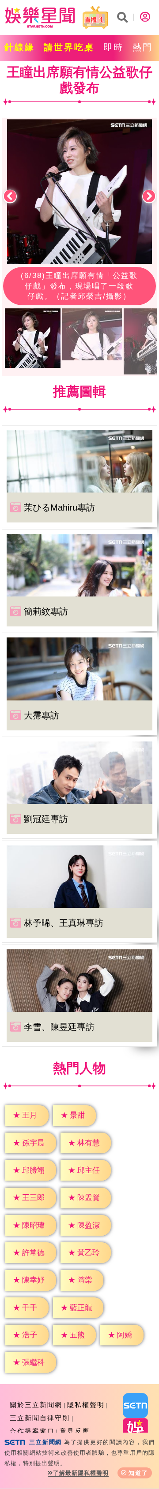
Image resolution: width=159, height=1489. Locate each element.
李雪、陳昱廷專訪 (59, 1027)
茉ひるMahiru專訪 (59, 507)
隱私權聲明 (86, 1404)
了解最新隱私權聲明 (81, 1473)
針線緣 (19, 47)
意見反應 (75, 1431)
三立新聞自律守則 (40, 1418)
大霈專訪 (41, 715)
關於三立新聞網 (36, 1404)
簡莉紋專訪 (46, 611)
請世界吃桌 (69, 47)
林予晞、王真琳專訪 (63, 923)
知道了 (138, 1473)
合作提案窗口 (32, 1431)
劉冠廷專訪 (46, 819)
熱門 (142, 47)
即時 (113, 47)
